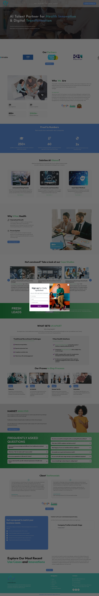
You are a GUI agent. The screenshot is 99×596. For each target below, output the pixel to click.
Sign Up (39, 306)
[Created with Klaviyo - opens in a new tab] (49, 312)
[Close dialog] (68, 285)
